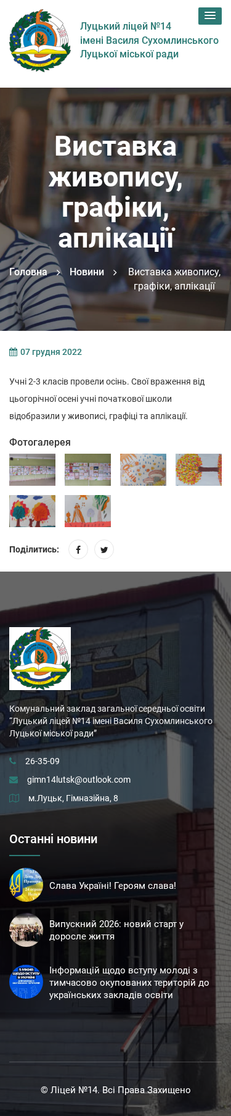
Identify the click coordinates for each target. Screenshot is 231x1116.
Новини (87, 272)
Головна (28, 272)
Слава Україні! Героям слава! (112, 885)
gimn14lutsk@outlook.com (79, 780)
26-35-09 (42, 761)
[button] (210, 16)
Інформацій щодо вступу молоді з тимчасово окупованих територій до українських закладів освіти (129, 983)
